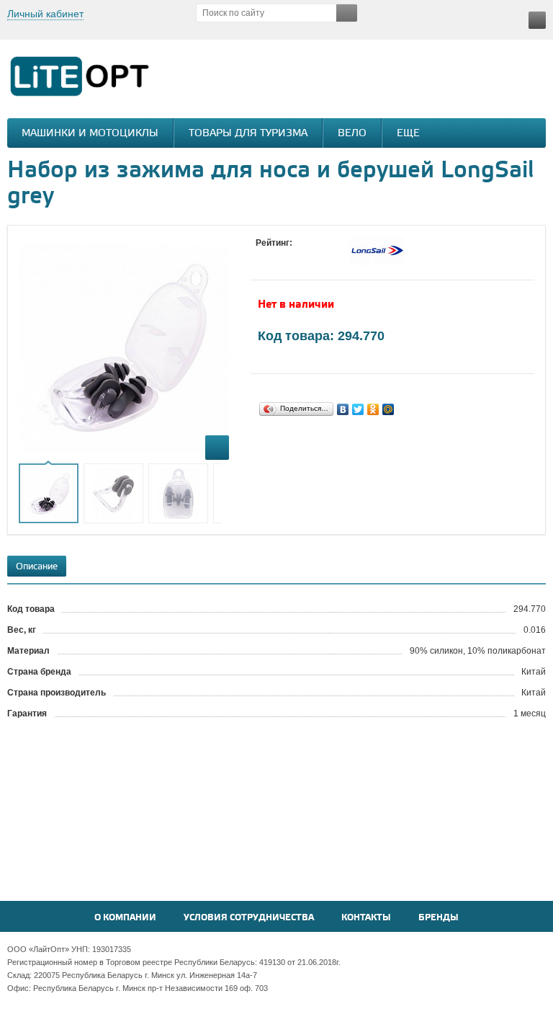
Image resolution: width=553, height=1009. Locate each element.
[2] (277, 256)
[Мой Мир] (388, 409)
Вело (352, 134)
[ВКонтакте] (343, 409)
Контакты (366, 917)
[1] (263, 256)
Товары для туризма (248, 134)
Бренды (438, 917)
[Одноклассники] (373, 409)
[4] (306, 256)
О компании (125, 917)
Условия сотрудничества (249, 917)
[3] (291, 256)
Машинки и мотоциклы (90, 134)
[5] (320, 256)
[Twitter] (358, 409)
